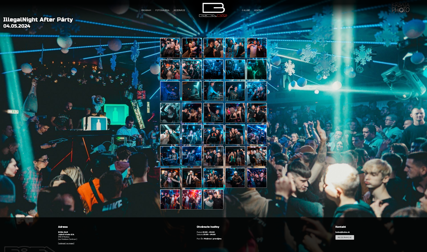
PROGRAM (146, 10)
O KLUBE (246, 10)
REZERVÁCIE (179, 10)
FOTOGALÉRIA (162, 10)
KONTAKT (258, 10)
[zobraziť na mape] (66, 243)
